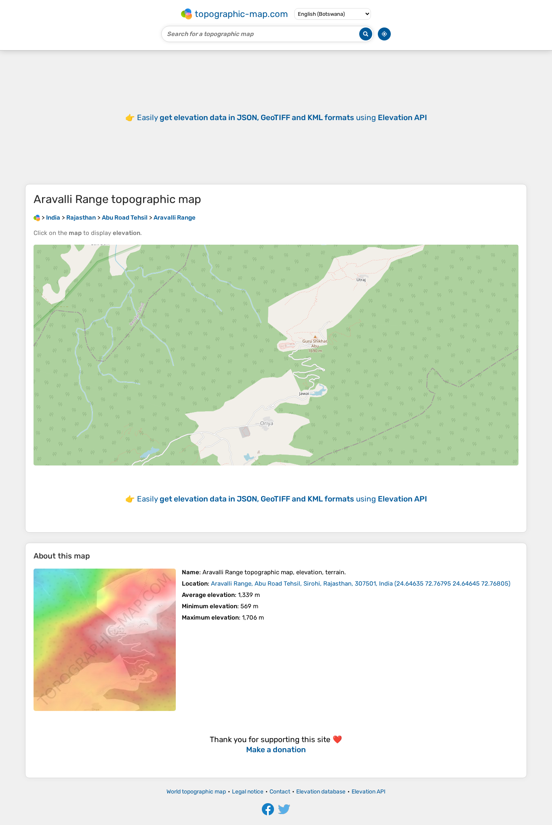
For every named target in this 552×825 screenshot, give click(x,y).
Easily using (282, 117)
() (360, 583)
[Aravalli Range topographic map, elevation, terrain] (105, 640)
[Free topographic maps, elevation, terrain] (37, 217)
